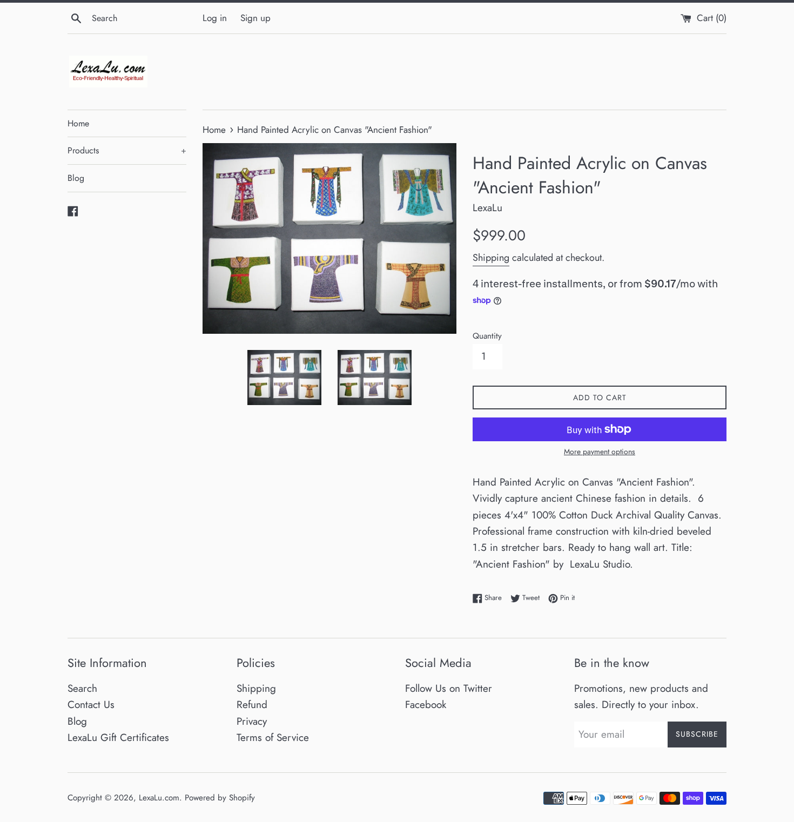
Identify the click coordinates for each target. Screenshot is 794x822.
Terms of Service (273, 737)
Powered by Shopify (220, 798)
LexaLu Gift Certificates (118, 737)
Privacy (252, 721)
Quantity (487, 336)
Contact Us (91, 704)
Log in (215, 17)
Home (78, 123)
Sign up (255, 17)
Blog (76, 178)
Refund (252, 704)
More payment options (599, 451)
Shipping (491, 258)
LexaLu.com (159, 798)
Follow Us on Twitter (448, 688)
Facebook (425, 704)
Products (127, 150)
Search (82, 688)
